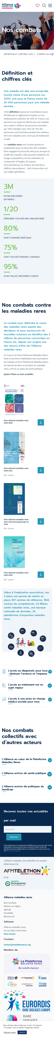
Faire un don (37, 5)
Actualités (8, 912)
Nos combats (10, 902)
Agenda (7, 909)
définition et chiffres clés (18, 54)
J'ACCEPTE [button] (22, 1032)
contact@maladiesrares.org (17, 944)
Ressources (9, 916)
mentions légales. (13, 851)
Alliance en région (12, 906)
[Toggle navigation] (49, 5)
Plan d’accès (9, 933)
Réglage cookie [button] (10, 1032)
